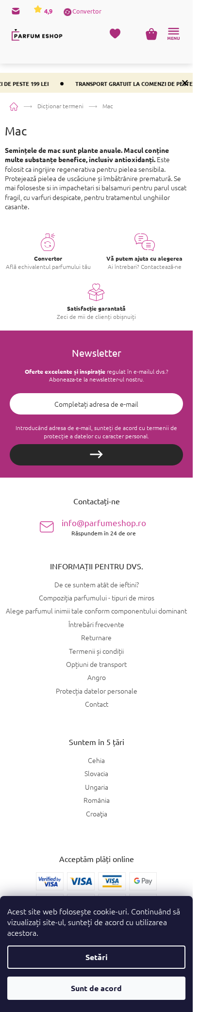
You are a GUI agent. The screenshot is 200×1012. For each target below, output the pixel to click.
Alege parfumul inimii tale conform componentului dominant (96, 610)
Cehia (96, 760)
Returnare (96, 637)
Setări (96, 957)
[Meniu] (173, 34)
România (96, 800)
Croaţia (96, 813)
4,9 (47, 11)
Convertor (86, 11)
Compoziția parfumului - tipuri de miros (96, 597)
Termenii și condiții (96, 651)
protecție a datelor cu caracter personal (96, 436)
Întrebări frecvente (96, 624)
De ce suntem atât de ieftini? (96, 584)
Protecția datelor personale (96, 691)
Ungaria (96, 787)
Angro (96, 677)
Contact (96, 704)
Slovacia (96, 773)
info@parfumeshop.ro (104, 526)
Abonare (96, 454)
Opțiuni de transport (96, 664)
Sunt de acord (96, 988)
